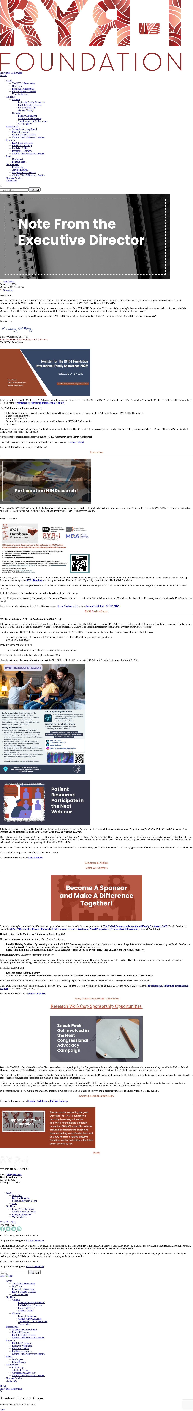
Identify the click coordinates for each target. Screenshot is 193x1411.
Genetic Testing (25, 110)
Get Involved (12, 164)
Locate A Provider (26, 107)
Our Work (17, 1195)
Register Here (96, 452)
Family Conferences (27, 115)
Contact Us (11, 180)
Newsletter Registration (11, 72)
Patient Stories (19, 161)
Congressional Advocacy (24, 172)
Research (10, 140)
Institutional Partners (22, 151)
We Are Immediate (35, 1240)
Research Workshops (22, 145)
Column (16, 99)
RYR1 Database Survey (96, 611)
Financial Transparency (23, 88)
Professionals (12, 126)
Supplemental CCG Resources (32, 121)
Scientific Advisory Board (24, 129)
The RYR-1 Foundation (23, 83)
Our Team (17, 86)
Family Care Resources (23, 1209)
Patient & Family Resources (31, 102)
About (9, 80)
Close (3, 1275)
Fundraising (17, 167)
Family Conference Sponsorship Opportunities (96, 998)
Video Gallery (25, 124)
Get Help (10, 97)
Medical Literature (21, 132)
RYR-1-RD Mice (20, 148)
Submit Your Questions (96, 868)
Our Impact (17, 159)
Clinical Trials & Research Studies (28, 137)
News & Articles (14, 178)
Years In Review (20, 94)
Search (36, 190)
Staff (14, 1203)
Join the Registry (20, 170)
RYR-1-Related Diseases (24, 91)
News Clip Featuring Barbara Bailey (96, 1096)
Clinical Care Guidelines (29, 118)
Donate (3, 75)
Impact (9, 156)
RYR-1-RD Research (22, 142)
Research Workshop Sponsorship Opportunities (97, 1006)
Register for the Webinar (96, 862)
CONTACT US (7, 1222)
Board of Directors (21, 1198)
